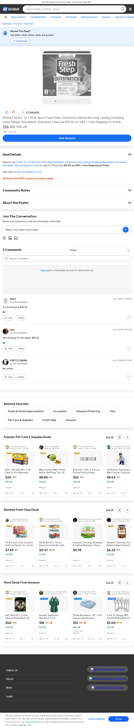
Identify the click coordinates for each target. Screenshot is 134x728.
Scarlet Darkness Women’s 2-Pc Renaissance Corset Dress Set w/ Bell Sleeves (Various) (53, 616)
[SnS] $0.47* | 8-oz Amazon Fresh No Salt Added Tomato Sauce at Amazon (53, 544)
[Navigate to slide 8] (73, 101)
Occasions (60, 411)
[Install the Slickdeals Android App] (107, 678)
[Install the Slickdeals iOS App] (107, 687)
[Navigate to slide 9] (76, 101)
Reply (21, 318)
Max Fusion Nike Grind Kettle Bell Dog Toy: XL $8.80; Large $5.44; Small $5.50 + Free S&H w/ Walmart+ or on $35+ (53, 471)
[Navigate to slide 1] (55, 101)
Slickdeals (7, 24)
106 (78, 639)
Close (118, 719)
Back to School (18, 17)
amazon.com (31, 165)
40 (111, 639)
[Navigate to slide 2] (58, 101)
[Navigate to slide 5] (65, 101)
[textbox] (63, 230)
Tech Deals (71, 17)
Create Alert (22, 41)
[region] (67, 720)
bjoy (12, 329)
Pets (113, 411)
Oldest (73, 250)
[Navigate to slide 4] (63, 101)
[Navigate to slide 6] (68, 101)
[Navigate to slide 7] (71, 101)
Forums (18, 24)
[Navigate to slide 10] (78, 101)
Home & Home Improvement (26, 411)
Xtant (13, 299)
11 (9, 566)
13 (111, 566)
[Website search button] (122, 9)
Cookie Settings (96, 719)
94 (44, 639)
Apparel (106, 17)
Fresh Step (49, 420)
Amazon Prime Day (88, 411)
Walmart (42, 487)
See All (109, 437)
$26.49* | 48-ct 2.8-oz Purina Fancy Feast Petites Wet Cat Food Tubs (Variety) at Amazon (87, 471)
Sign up (45, 270)
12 (77, 493)
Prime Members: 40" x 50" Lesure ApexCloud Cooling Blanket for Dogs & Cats (87, 616)
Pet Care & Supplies (20, 420)
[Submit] (6, 258)
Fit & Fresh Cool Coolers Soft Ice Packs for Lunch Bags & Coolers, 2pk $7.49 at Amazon (19, 544)
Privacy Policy (32, 721)
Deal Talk (28, 24)
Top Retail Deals (38, 17)
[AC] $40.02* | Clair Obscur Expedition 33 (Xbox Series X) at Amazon (20, 616)
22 (44, 566)
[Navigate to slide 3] (60, 101)
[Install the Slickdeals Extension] (107, 669)
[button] (13, 112)
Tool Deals (55, 17)
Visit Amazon (67, 138)
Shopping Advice (89, 17)
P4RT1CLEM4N (18, 360)
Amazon (21, 171)
